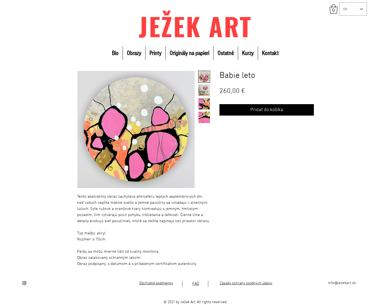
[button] (334, 9)
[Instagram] (24, 283)
